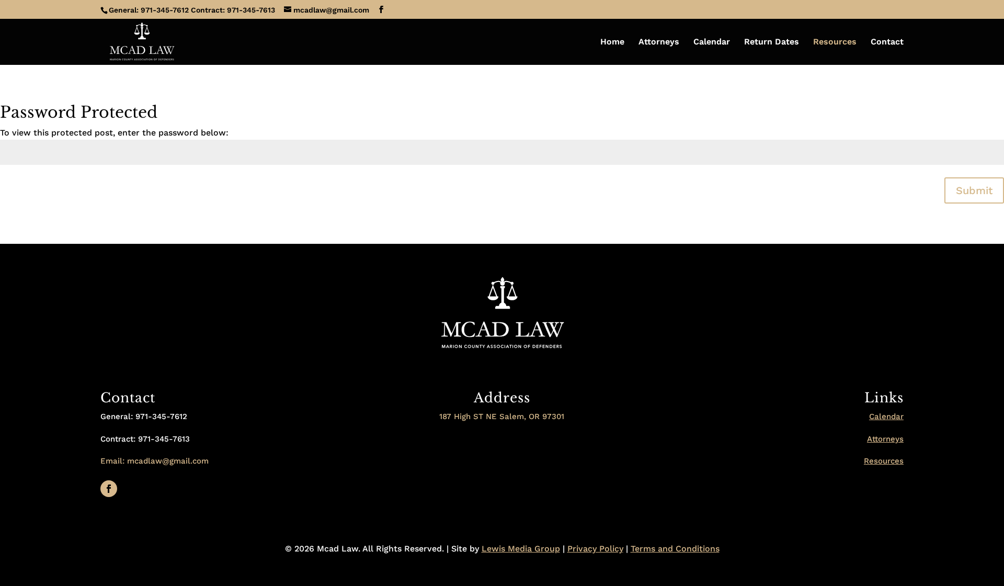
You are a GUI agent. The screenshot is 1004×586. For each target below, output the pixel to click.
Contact (887, 42)
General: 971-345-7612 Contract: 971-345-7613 (192, 10)
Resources (835, 42)
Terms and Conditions (675, 549)
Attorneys (658, 42)
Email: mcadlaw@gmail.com (154, 461)
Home (612, 42)
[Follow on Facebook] (108, 488)
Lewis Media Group (521, 549)
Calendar (711, 42)
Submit (974, 190)
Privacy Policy (595, 549)
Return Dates (771, 42)
